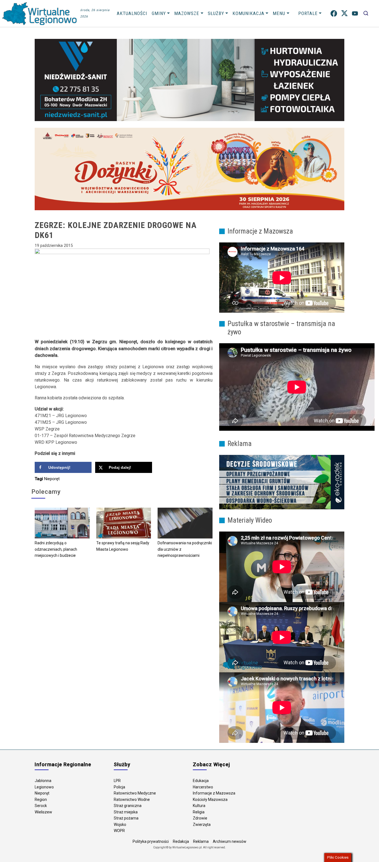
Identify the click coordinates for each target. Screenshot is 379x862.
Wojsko (120, 824)
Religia (198, 812)
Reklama (201, 841)
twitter (344, 13)
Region (41, 799)
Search (365, 13)
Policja (119, 787)
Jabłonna (43, 780)
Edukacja (201, 780)
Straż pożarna (126, 818)
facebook (333, 13)
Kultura (199, 805)
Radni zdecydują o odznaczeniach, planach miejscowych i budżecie (56, 549)
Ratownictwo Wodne (132, 799)
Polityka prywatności (151, 841)
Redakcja (181, 841)
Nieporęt (52, 478)
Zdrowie (200, 818)
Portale (308, 13)
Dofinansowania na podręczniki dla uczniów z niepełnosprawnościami (185, 549)
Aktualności (132, 13)
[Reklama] (281, 481)
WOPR (119, 830)
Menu (279, 13)
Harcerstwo (203, 787)
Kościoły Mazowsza (210, 799)
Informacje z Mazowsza (214, 793)
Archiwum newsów (229, 841)
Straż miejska (126, 812)
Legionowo (44, 787)
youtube (355, 13)
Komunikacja (248, 13)
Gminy (159, 13)
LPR (117, 780)
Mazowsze (186, 13)
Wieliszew (43, 812)
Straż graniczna (128, 805)
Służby (216, 13)
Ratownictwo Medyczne (135, 793)
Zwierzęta (202, 824)
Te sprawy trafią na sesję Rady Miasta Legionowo (122, 546)
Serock (41, 805)
